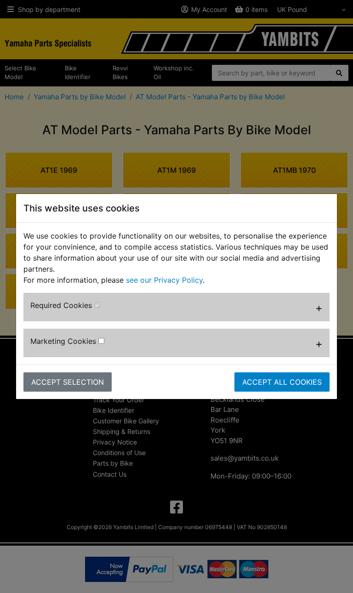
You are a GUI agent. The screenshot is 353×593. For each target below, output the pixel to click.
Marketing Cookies (64, 341)
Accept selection (67, 382)
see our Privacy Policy (164, 280)
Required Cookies (62, 305)
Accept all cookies (282, 382)
